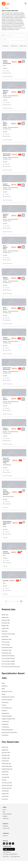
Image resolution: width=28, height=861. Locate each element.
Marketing (4, 686)
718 (17, 601)
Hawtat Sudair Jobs (7, 785)
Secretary (4, 711)
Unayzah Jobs (5, 777)
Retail (3, 689)
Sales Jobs (4, 631)
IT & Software (5, 727)
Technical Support (7, 716)
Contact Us (5, 818)
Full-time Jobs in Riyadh (8, 658)
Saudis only (5, 46)
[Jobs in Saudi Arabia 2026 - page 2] (21, 601)
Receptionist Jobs (6, 639)
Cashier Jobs (5, 628)
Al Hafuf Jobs (5, 761)
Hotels (3, 694)
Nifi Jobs (4, 780)
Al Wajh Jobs (5, 791)
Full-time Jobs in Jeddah (8, 661)
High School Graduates (8, 656)
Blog (4, 812)
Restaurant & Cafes (7, 691)
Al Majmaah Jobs (6, 764)
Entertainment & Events (8, 697)
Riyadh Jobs (5, 615)
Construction (5, 721)
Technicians (5, 735)
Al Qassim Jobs (6, 758)
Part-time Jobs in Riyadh (8, 664)
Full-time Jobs (5, 642)
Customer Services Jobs (8, 634)
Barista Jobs (5, 637)
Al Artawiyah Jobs (6, 788)
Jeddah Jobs (5, 617)
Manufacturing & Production (9, 732)
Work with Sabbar (7, 814)
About (4, 809)
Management (5, 713)
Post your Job (6, 828)
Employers (5, 826)
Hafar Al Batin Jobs (7, 766)
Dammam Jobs (6, 620)
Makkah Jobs (5, 626)
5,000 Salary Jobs (6, 653)
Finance (4, 705)
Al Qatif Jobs (5, 772)
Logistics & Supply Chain (8, 719)
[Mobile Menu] (25, 4)
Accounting (5, 702)
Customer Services (7, 700)
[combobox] (15, 35)
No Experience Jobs (7, 648)
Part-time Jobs (6, 645)
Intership (5, 816)
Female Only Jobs (6, 650)
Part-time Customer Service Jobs (11, 667)
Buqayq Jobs (5, 794)
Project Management (7, 730)
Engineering (5, 724)
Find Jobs (5, 835)
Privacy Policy (6, 856)
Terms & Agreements (15, 856)
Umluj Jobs (5, 799)
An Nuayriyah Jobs (7, 783)
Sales (3, 683)
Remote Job (14, 46)
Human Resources (7, 708)
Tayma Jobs (5, 774)
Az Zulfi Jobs (5, 796)
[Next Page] (21, 601)
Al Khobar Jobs (6, 623)
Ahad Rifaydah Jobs (7, 769)
